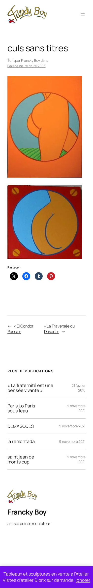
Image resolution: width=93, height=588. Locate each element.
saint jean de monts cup (20, 459)
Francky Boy (30, 60)
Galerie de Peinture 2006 (26, 66)
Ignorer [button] (83, 580)
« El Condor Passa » (20, 328)
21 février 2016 (79, 388)
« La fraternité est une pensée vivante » (30, 388)
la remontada (21, 441)
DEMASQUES (20, 426)
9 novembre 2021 (72, 426)
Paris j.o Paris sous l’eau (21, 408)
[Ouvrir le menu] (83, 14)
